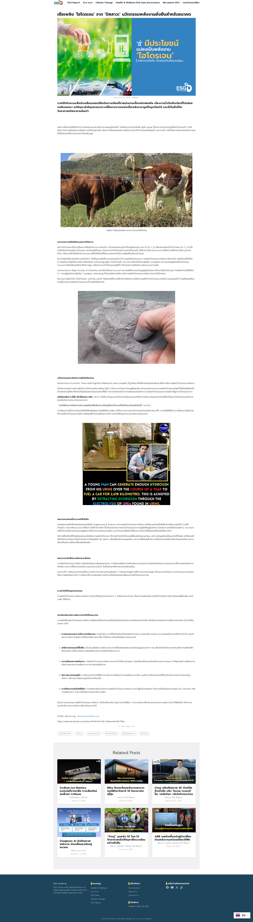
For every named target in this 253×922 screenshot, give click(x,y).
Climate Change (104, 2)
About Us (132, 891)
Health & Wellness (126, 2)
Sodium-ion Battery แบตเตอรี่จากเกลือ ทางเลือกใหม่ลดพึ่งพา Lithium (78, 791)
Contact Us (133, 895)
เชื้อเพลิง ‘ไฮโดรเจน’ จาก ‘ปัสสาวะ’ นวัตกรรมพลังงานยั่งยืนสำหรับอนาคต (124, 14)
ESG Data (141, 2)
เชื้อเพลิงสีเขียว (111, 733)
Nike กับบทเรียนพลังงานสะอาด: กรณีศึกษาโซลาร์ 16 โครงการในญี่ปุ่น (126, 791)
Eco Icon (87, 2)
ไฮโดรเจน (144, 733)
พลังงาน (135, 97)
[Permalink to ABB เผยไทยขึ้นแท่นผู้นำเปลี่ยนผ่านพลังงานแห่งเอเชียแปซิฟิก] (174, 820)
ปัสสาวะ (79, 733)
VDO (177, 2)
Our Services (134, 888)
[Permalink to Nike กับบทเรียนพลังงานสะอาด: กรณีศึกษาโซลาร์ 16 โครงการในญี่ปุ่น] (126, 771)
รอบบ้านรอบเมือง (191, 2)
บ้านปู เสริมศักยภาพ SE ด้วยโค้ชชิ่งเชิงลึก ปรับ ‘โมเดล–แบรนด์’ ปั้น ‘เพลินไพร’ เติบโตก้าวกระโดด (174, 791)
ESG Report (73, 2)
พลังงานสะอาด (94, 733)
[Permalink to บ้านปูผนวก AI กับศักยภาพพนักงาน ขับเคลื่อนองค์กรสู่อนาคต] (79, 822)
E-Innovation (75, 797)
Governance (153, 2)
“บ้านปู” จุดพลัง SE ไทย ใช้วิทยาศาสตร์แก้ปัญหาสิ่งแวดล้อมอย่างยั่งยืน (126, 839)
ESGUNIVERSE (65, 733)
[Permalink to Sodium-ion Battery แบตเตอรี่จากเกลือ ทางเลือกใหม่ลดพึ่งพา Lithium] (79, 771)
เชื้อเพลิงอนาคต (129, 733)
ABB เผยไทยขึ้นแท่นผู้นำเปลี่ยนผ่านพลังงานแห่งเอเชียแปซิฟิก (173, 838)
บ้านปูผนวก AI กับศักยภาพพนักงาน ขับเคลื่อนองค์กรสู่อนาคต (76, 844)
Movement (168, 2)
